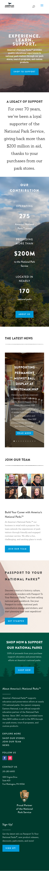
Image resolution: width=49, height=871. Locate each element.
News (5, 745)
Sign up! (11, 848)
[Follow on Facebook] (4, 758)
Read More (24, 433)
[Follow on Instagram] (10, 758)
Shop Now (24, 670)
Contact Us (9, 766)
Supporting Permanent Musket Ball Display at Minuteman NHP (24, 378)
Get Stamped (16, 621)
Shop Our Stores (13, 738)
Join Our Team (17, 549)
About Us (24, 314)
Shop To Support (25, 71)
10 (34, 441)
